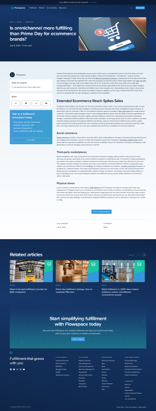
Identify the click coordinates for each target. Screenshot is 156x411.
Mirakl (91, 166)
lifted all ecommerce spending (106, 78)
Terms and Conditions (131, 407)
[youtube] (24, 369)
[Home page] (18, 7)
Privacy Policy (120, 407)
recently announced (128, 166)
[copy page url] (16, 103)
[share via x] (36, 103)
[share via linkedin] (26, 103)
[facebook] (14, 369)
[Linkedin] (11, 369)
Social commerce (63, 137)
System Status (142, 407)
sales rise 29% (141, 81)
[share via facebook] (46, 103)
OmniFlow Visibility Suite (128, 140)
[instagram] (21, 369)
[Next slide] (144, 255)
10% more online (124, 111)
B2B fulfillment (95, 187)
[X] (17, 369)
